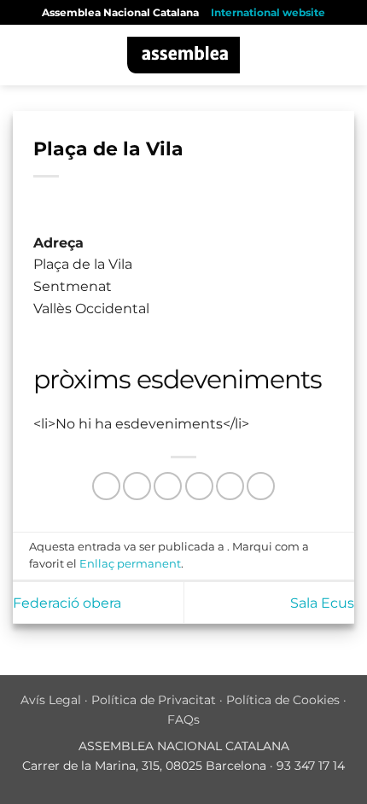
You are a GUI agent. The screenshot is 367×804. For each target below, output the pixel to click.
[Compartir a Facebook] (137, 486)
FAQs (183, 719)
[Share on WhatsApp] (106, 486)
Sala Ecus (322, 603)
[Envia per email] (199, 486)
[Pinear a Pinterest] (230, 486)
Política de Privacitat (153, 700)
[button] (23, 55)
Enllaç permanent (130, 563)
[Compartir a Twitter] (168, 486)
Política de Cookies (283, 700)
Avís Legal (50, 700)
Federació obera (67, 603)
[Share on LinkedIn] (261, 486)
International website (268, 12)
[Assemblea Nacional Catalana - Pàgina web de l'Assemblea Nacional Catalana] (184, 55)
